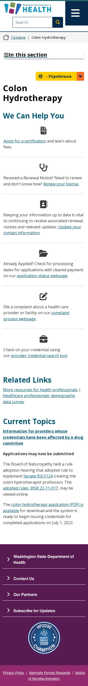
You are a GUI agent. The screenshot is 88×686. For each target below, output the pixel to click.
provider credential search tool (39, 355)
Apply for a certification (24, 141)
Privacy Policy (13, 672)
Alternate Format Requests (49, 672)
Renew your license (60, 184)
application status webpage (42, 275)
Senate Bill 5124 (38, 476)
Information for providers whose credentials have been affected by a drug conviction (43, 437)
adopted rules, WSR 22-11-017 (30, 488)
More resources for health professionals (40, 389)
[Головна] (36, 8)
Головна (18, 37)
